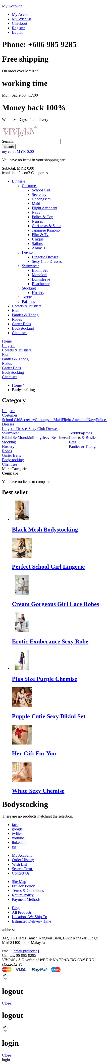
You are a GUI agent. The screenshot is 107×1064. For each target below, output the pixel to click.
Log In (17, 32)
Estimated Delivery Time (31, 921)
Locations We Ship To (29, 917)
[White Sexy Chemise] (22, 780)
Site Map (19, 881)
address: (8, 930)
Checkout (19, 23)
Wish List (19, 864)
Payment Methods (26, 899)
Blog (16, 908)
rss (14, 847)
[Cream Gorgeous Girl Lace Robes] (22, 593)
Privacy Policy (23, 886)
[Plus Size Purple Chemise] (22, 668)
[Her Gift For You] (22, 743)
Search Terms (22, 869)
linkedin (18, 842)
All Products (22, 912)
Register (18, 28)
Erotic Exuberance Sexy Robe (50, 641)
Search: (8, 141)
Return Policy (23, 895)
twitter (17, 833)
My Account (12, 6)
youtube (18, 838)
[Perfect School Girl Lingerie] (22, 556)
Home (17, 385)
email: (7, 951)
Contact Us (21, 873)
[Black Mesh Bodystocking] (22, 519)
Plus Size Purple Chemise (44, 679)
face (15, 825)
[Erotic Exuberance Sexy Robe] (22, 631)
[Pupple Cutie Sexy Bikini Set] (22, 706)
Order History (23, 860)
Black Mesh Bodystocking (45, 529)
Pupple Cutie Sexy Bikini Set (48, 716)
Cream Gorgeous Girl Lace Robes (55, 604)
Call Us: (9, 955)
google (17, 829)
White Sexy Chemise (38, 791)
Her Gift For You (34, 753)
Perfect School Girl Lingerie (48, 566)
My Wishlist (21, 19)
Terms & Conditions (28, 890)
